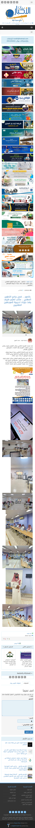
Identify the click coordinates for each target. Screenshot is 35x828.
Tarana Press (17, 823)
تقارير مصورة (13, 790)
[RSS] (2, 2)
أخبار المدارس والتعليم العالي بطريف (26, 796)
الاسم (31, 718)
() (3, 639)
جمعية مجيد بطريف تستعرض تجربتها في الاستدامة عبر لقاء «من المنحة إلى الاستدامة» (16, 760)
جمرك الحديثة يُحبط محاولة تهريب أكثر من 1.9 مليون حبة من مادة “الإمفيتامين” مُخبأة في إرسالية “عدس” (15, 752)
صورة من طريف (12, 798)
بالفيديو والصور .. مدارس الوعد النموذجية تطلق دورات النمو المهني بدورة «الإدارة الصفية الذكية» (15, 768)
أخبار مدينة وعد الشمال (26, 800)
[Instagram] (17, 2)
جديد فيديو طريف (11, 801)
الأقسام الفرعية (12, 787)
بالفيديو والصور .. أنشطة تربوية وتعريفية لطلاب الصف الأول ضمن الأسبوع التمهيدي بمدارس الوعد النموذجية (15, 776)
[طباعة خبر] (26, 335)
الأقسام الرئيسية (27, 787)
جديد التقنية (13, 792)
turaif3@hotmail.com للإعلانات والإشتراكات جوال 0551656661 (17, 40)
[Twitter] (5, 2)
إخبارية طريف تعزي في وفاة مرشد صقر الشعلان (16, 744)
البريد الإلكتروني (27, 725)
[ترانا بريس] (8, 826)
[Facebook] (8, 2)
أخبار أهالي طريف (28, 792)
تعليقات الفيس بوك (15, 683)
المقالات (14, 795)
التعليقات (26, 683)
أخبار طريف (29, 281)
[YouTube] (14, 2)
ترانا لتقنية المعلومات (16, 826)
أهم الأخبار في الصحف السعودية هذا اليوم (26, 803)
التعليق (31, 699)
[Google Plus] (11, 2)
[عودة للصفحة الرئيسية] (17, 14)
